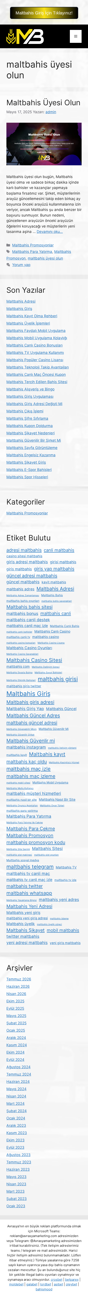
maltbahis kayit (16, 755)
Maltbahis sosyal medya (22, 860)
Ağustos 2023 (18, 1155)
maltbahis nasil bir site (21, 799)
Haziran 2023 (18, 1169)
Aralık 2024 (16, 1038)
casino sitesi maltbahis (24, 556)
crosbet (56, 1279)
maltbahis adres (20, 589)
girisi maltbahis (63, 562)
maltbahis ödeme (59, 918)
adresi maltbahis (24, 550)
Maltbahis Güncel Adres (33, 715)
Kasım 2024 (16, 1045)
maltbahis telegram (30, 866)
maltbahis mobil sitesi (18, 782)
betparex (72, 1279)
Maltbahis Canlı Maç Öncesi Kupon (36, 374)
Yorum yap (21, 265)
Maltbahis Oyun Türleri (52, 805)
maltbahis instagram (26, 747)
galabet (31, 1284)
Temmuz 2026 (18, 979)
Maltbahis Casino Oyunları (29, 648)
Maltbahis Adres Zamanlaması (22, 595)
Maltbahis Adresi (20, 301)
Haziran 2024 (18, 1081)
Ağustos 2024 (18, 1067)
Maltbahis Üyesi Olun (43, 102)
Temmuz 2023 (18, 1162)
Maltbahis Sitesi (47, 848)
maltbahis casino (45, 637)
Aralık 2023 (16, 1125)
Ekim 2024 (15, 1052)
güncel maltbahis (23, 581)
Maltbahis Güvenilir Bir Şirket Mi (33, 440)
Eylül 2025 (15, 1008)
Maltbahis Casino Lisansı (51, 642)
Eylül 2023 (15, 1147)
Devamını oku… (50, 231)
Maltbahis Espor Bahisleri (48, 672)
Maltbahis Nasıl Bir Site (57, 799)
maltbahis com (18, 666)
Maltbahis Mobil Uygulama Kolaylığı (36, 338)
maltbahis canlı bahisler (19, 631)
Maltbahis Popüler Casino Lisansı (34, 360)
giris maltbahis (19, 569)
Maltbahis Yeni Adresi (29, 906)
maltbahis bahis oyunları (22, 600)
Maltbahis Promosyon (29, 835)
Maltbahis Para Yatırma (32, 251)
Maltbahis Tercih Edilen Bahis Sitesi (36, 382)
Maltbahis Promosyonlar (33, 245)
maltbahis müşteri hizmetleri (33, 793)
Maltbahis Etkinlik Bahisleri (21, 680)
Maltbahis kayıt (47, 754)
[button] (44, 13)
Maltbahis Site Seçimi (18, 849)
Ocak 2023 (15, 1206)
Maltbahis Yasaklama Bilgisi (21, 900)
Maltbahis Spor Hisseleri (27, 477)
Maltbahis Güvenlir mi (30, 740)
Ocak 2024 (15, 1118)
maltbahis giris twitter (23, 686)
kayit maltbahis (54, 582)
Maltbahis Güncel (61, 708)
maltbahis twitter (24, 886)
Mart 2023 (15, 1191)
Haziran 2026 (18, 986)
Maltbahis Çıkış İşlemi (24, 411)
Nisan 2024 (16, 1096)
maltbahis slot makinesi (19, 854)
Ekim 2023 (15, 1140)
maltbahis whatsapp (29, 893)
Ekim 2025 (15, 1001)
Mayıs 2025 (16, 1016)
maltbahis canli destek (28, 619)
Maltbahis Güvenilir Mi (54, 729)
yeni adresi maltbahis (27, 942)
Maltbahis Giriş (19, 309)
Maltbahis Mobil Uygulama (50, 782)
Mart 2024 (15, 1103)
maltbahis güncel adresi (31, 722)
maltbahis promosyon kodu (35, 842)
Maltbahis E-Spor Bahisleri (29, 470)
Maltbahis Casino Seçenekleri (22, 654)
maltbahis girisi (58, 678)
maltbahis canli (55, 613)
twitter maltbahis (22, 936)
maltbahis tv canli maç (28, 873)
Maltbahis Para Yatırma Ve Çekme (24, 822)
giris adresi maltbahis (27, 561)
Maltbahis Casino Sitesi (34, 660)
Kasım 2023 (16, 1133)
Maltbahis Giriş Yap (25, 708)
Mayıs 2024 (16, 1089)
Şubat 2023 (16, 1199)
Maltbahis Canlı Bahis (64, 626)
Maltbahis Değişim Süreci (46, 667)
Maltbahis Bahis (52, 595)
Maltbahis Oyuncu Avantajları (22, 805)
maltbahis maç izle (28, 769)
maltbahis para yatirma (22, 810)
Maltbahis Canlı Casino (52, 631)
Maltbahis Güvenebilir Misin (21, 729)
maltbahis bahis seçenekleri (56, 601)
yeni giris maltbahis (65, 943)
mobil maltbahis (63, 930)
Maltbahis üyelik (20, 923)
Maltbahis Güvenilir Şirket (20, 734)
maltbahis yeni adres (59, 899)
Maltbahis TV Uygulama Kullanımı (35, 352)
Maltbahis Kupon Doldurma (29, 426)
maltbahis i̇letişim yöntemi (62, 747)
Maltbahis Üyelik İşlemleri (28, 323)
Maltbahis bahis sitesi (29, 607)
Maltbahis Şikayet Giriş (26, 462)
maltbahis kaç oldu (26, 761)
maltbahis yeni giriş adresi (27, 918)
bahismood (44, 1289)
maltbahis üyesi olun (45, 258)
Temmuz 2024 (18, 1074)
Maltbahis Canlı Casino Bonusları (34, 345)
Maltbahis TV (66, 867)
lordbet (45, 1284)
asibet (58, 1284)
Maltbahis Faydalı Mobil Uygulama (36, 330)
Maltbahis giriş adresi (30, 702)
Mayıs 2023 (16, 1177)
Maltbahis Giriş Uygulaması (29, 396)
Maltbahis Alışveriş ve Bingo (30, 389)
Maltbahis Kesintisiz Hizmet (64, 762)
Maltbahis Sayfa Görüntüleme (31, 448)
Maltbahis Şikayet (25, 930)
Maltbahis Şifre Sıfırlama (27, 418)
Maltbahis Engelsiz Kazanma (31, 455)
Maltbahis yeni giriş (23, 912)
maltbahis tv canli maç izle (29, 879)
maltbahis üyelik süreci (49, 924)
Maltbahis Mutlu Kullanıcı (20, 788)
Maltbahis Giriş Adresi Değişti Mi (34, 404)
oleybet (71, 1284)
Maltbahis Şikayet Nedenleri (30, 433)
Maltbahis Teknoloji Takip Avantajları (37, 367)
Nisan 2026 (16, 994)
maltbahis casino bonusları (20, 642)
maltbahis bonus (22, 613)
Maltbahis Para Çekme (30, 828)
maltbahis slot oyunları (46, 854)
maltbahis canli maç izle (27, 625)
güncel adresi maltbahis (31, 575)
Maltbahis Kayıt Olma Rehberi (31, 316)
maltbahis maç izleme (30, 776)
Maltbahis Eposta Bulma (19, 672)
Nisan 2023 (16, 1184)
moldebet (16, 1284)
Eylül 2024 (15, 1060)
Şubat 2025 (16, 1023)
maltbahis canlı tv (18, 637)
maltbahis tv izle (65, 880)
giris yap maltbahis (54, 568)
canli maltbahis (59, 550)
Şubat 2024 (16, 1111)
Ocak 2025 (15, 1030)
